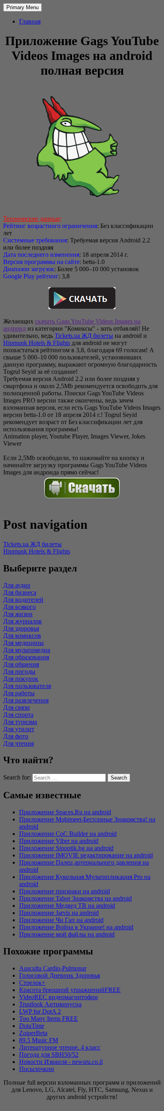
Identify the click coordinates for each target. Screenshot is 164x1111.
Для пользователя (27, 685)
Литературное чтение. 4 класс (59, 1047)
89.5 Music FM (38, 1040)
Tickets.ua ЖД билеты (84, 335)
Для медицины (23, 642)
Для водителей (23, 599)
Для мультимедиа (26, 650)
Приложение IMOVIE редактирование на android (86, 855)
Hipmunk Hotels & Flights (36, 342)
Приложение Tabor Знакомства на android (75, 898)
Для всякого (19, 606)
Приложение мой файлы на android (67, 934)
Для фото (15, 736)
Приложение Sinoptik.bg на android (66, 848)
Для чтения (18, 743)
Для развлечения (26, 700)
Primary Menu (22, 7)
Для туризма (20, 721)
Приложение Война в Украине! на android (76, 927)
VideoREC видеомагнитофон (58, 997)
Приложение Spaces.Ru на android (65, 812)
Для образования (26, 657)
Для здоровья (21, 628)
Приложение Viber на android (58, 840)
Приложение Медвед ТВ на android (67, 905)
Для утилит (18, 729)
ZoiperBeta (33, 1033)
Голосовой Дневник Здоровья (59, 975)
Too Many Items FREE (48, 1018)
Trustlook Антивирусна (50, 1004)
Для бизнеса (19, 592)
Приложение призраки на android (64, 891)
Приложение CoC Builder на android (68, 833)
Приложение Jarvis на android (59, 912)
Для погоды (19, 671)
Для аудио (16, 585)
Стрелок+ (32, 982)
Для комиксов (22, 635)
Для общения (21, 664)
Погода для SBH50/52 (48, 1054)
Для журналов (22, 621)
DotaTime (31, 1025)
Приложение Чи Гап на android (61, 920)
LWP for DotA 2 (40, 1011)
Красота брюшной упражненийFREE (70, 989)
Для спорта (18, 714)
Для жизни (18, 614)
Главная (30, 21)
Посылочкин (36, 1068)
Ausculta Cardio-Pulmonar (52, 968)
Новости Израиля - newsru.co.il (61, 1061)
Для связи (16, 707)
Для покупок (20, 678)
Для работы (19, 693)
